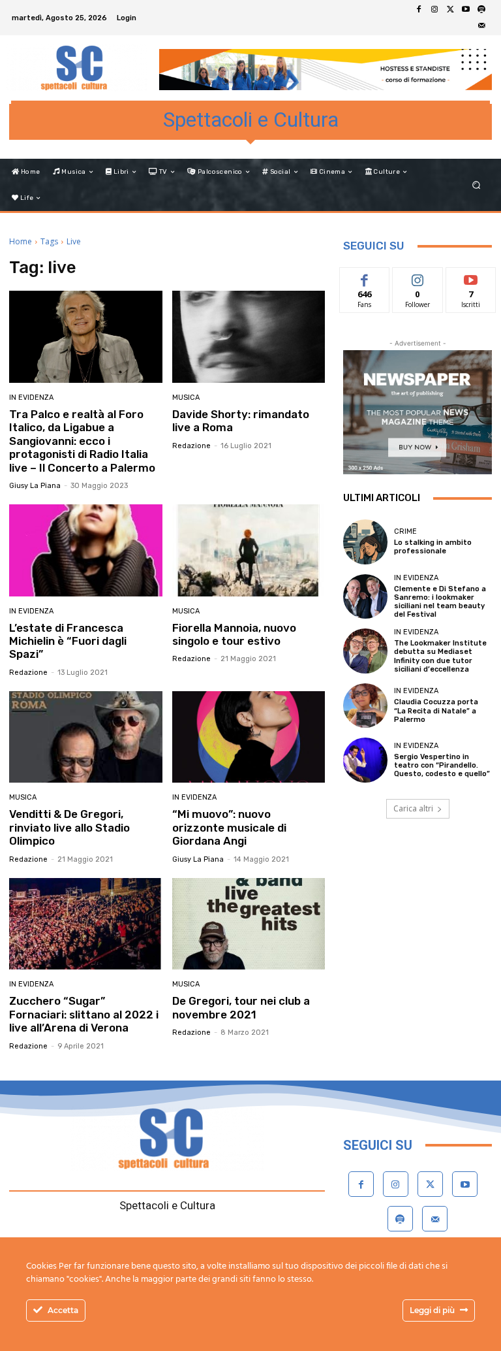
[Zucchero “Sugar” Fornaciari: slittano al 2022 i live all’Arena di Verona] (85, 924)
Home (20, 241)
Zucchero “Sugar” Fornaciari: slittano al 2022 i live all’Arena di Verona (84, 1014)
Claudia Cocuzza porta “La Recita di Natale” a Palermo (436, 710)
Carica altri (413, 808)
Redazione (191, 446)
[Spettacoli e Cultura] (76, 67)
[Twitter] (450, 10)
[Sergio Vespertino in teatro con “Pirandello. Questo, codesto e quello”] (365, 760)
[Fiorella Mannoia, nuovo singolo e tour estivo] (249, 550)
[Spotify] (481, 10)
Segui (417, 277)
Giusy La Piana (35, 485)
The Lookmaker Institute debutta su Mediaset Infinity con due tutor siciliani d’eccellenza (440, 656)
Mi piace (364, 277)
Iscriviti (470, 277)
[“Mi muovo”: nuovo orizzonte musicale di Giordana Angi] (249, 737)
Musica (186, 397)
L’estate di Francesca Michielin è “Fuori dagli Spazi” (68, 641)
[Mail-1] (481, 25)
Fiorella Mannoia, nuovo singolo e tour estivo (234, 634)
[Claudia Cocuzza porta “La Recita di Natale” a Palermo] (365, 705)
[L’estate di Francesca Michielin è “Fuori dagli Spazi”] (85, 550)
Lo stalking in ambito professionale (433, 546)
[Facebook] (419, 10)
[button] (476, 185)
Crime (405, 531)
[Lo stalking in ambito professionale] (365, 541)
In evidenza (31, 397)
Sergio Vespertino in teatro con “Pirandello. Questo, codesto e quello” (442, 765)
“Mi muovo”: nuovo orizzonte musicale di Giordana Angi (229, 827)
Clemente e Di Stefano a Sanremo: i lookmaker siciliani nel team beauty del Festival (440, 602)
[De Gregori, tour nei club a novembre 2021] (249, 924)
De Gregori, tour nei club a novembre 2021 (241, 1007)
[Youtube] (466, 10)
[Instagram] (434, 10)
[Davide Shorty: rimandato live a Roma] (249, 337)
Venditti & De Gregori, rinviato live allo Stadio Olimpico (69, 827)
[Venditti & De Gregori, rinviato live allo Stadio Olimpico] (85, 737)
